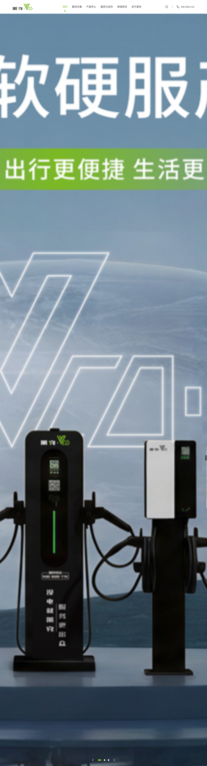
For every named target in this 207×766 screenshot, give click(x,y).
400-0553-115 (187, 7)
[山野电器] (23, 7)
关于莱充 (136, 6)
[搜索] (167, 7)
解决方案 (77, 6)
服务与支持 (107, 6)
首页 (65, 6)
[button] (92, 760)
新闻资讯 (122, 6)
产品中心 (91, 6)
